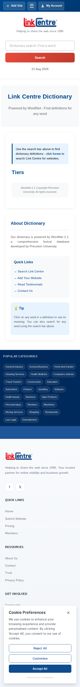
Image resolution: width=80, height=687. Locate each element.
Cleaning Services (15, 374)
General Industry (14, 366)
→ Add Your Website (28, 278)
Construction (34, 382)
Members (11, 533)
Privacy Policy (14, 580)
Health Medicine (39, 374)
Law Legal (11, 419)
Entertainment (29, 419)
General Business (38, 366)
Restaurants (51, 412)
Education (52, 382)
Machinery (49, 404)
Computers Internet (64, 374)
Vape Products (49, 397)
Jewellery (43, 389)
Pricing (9, 526)
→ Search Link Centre (29, 271)
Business (30, 397)
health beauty (12, 397)
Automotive (11, 389)
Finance (27, 389)
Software (59, 389)
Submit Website (15, 518)
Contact (10, 565)
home (57, 153)
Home (9, 511)
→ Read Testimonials (28, 284)
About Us (11, 558)
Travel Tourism (13, 382)
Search (40, 57)
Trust (8, 572)
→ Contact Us (23, 290)
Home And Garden (64, 366)
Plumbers (32, 404)
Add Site (16, 5)
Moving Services (14, 412)
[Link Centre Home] (40, 22)
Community (12, 605)
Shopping (34, 412)
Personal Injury (13, 404)
